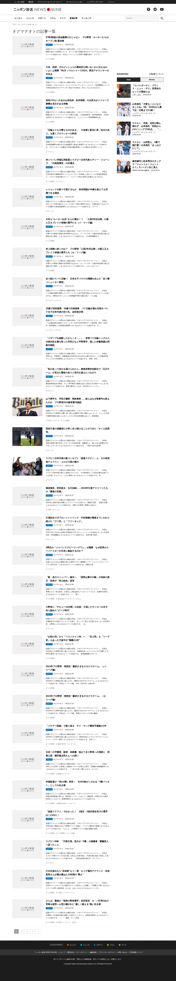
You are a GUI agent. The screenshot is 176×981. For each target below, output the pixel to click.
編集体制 (93, 952)
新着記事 (73, 18)
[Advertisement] (140, 48)
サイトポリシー (82, 952)
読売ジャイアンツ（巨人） (68, 922)
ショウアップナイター (95, 2)
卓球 (49, 510)
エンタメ (18, 18)
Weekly (152, 80)
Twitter (155, 9)
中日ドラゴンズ (53, 421)
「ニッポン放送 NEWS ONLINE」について (49, 952)
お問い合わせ (122, 952)
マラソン (51, 152)
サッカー (51, 211)
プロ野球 (51, 59)
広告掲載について (136, 952)
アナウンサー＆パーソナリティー (50, 2)
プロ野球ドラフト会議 (66, 833)
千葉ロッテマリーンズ (66, 893)
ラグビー (61, 181)
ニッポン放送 (19, 2)
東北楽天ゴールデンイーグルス (69, 599)
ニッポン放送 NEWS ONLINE (42, 9)
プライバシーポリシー (107, 952)
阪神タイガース (63, 774)
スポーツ (42, 18)
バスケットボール (54, 300)
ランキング (86, 18)
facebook (148, 9)
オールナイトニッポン (74, 2)
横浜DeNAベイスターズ (67, 744)
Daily (129, 80)
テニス (57, 510)
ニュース (30, 18)
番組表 (30, 2)
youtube (162, 9)
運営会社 (70, 952)
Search (162, 18)
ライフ (63, 18)
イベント (111, 2)
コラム (53, 18)
